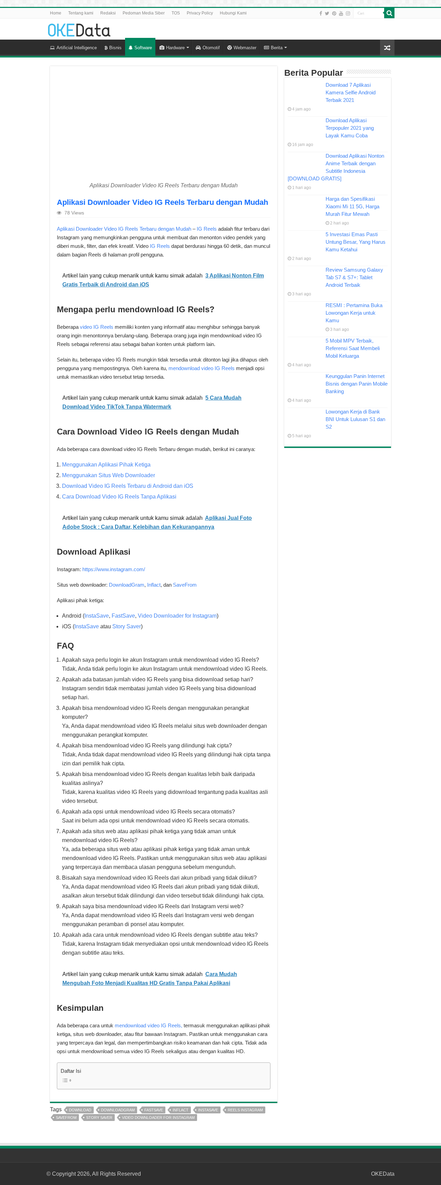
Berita (277, 47)
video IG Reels (96, 327)
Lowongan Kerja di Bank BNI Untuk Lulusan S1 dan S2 (355, 419)
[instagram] (348, 13)
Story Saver (126, 626)
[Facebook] (321, 13)
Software (143, 47)
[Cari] (389, 13)
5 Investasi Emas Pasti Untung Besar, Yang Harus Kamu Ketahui (356, 241)
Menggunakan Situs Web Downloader (108, 475)
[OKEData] (79, 28)
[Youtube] (341, 13)
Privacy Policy (200, 13)
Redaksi (108, 13)
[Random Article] (387, 48)
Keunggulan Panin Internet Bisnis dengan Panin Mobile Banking (357, 383)
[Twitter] (327, 13)
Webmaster (245, 47)
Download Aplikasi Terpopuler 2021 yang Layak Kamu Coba (350, 127)
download (80, 1110)
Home (55, 13)
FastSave (123, 616)
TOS (176, 13)
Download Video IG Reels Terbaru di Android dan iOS (127, 486)
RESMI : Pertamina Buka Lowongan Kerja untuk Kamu (354, 312)
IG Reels (207, 229)
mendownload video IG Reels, (148, 1025)
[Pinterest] (334, 13)
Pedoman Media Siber (144, 13)
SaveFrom (185, 585)
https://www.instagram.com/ (113, 569)
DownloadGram (126, 585)
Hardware (175, 47)
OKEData (382, 1174)
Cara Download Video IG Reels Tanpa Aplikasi (119, 497)
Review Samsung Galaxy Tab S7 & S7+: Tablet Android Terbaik (354, 277)
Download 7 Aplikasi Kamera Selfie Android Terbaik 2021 (351, 92)
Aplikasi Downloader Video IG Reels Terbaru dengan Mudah (124, 229)
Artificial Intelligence (77, 47)
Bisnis (115, 47)
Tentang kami (80, 13)
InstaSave (96, 616)
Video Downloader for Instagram (177, 616)
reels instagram (245, 1110)
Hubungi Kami (233, 13)
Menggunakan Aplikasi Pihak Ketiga (106, 465)
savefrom (66, 1117)
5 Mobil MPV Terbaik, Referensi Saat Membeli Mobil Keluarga (353, 348)
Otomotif (211, 47)
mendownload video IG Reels (201, 368)
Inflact (154, 585)
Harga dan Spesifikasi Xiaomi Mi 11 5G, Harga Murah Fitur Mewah (352, 206)
